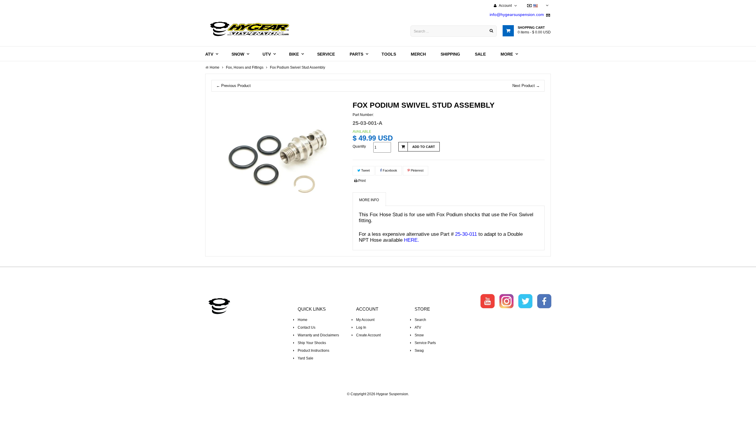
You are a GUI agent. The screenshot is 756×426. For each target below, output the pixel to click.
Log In (361, 327)
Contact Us (306, 327)
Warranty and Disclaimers (318, 335)
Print (361, 181)
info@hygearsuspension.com (517, 14)
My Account (365, 320)
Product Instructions (313, 350)
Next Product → (526, 85)
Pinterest (416, 170)
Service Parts (425, 343)
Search (420, 320)
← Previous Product (233, 85)
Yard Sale (305, 358)
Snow (419, 335)
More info (369, 200)
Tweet (365, 170)
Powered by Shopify (378, 402)
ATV (418, 327)
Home (302, 320)
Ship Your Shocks (312, 343)
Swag (419, 350)
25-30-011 (466, 234)
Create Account (368, 335)
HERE (411, 240)
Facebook (389, 170)
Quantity (359, 146)
